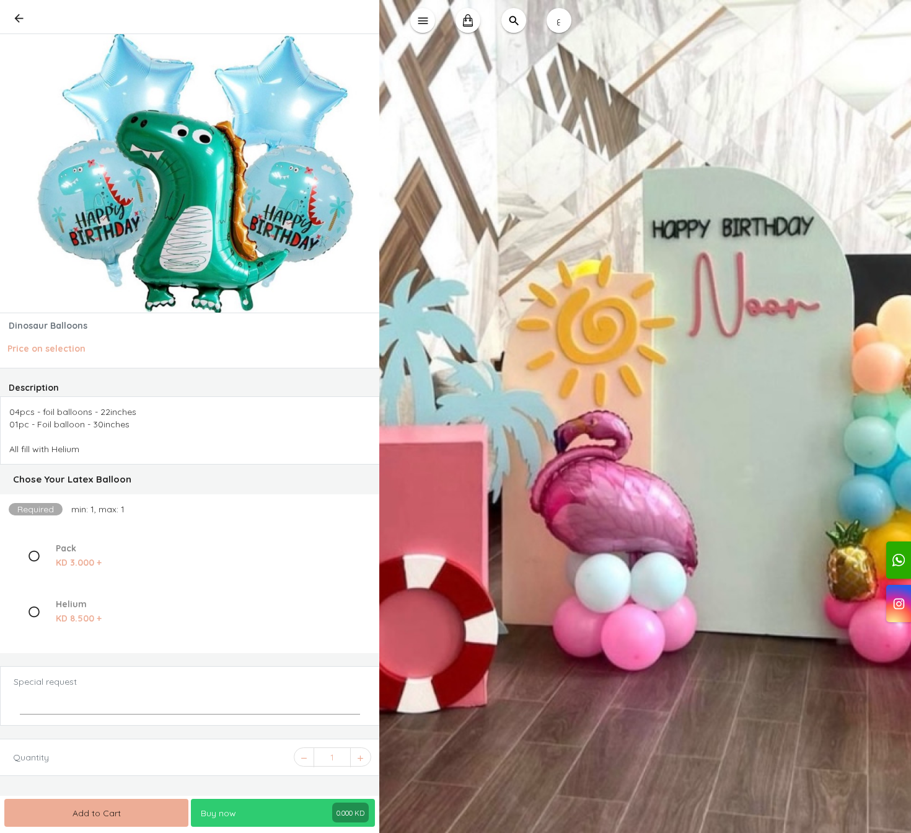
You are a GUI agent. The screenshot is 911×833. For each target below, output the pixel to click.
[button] (190, 479)
